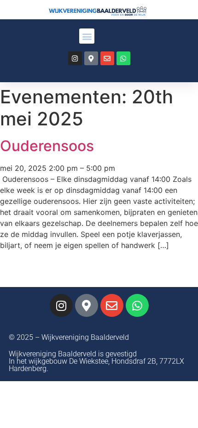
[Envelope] (107, 58)
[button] (86, 36)
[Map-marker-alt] (91, 58)
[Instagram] (75, 58)
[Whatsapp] (123, 58)
